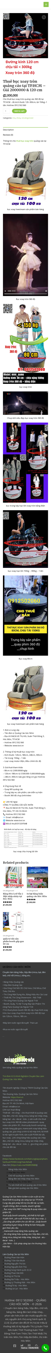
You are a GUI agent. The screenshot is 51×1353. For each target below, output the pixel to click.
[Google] (36, 1345)
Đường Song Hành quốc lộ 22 (18, 1270)
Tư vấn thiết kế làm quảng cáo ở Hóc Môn (27, 1185)
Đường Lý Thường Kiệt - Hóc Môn (20, 1282)
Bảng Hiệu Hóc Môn (17, 1169)
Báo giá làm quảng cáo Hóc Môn (23, 1188)
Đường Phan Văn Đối (14, 1273)
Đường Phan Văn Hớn (14, 1257)
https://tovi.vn (17, 1097)
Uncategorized (27, 118)
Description (8, 129)
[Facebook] (14, 1345)
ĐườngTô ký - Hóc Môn (16, 1285)
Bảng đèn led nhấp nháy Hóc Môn (23, 1178)
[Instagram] (29, 1345)
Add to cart (19, 111)
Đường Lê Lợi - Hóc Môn (17, 1288)
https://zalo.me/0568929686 (23, 1165)
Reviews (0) (8, 134)
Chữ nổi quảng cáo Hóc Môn (21, 1175)
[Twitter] (21, 1345)
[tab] (25, 129)
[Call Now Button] (45, 1348)
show (18, 118)
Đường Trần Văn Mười (15, 1260)
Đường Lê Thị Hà (12, 1276)
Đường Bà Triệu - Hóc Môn (17, 1279)
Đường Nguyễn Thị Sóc (15, 1263)
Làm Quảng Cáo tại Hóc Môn (16, 1254)
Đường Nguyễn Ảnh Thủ (15, 1266)
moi (13, 118)
